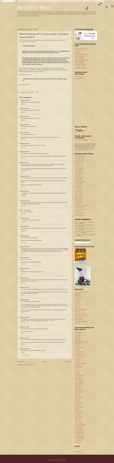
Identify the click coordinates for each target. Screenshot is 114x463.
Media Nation (78, 305)
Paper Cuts (77, 311)
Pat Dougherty (78, 201)
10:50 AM (23, 112)
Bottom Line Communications (81, 292)
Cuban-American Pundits (80, 355)
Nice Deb (77, 400)
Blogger (64, 460)
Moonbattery (77, 394)
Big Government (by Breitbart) (81, 341)
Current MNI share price (80, 50)
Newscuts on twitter (79, 58)
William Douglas (78, 215)
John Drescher (78, 178)
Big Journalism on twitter (80, 64)
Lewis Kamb (77, 189)
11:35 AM (23, 205)
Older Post (68, 361)
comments (28, 74)
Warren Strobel (78, 213)
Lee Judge (77, 185)
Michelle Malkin (78, 393)
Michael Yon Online (79, 391)
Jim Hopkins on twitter (80, 66)
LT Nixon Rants (78, 385)
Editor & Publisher (79, 62)
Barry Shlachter (78, 162)
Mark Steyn (77, 387)
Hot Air (76, 369)
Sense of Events (78, 416)
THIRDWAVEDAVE (79, 438)
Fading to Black (78, 297)
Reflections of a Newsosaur (81, 315)
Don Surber (77, 361)
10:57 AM (23, 128)
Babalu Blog (77, 339)
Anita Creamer (78, 158)
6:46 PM (23, 352)
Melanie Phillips (78, 389)
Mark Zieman (78, 199)
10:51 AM (23, 120)
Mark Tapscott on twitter (80, 68)
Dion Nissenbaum (79, 168)
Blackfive (77, 345)
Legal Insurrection (79, 383)
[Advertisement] (86, 91)
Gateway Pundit (78, 367)
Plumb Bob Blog (78, 406)
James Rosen (78, 172)
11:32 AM (23, 196)
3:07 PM (23, 322)
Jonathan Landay (79, 182)
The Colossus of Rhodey (80, 424)
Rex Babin (77, 203)
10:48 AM (23, 104)
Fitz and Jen (77, 299)
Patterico (77, 404)
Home (45, 361)
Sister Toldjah (78, 418)
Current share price (79, 76)
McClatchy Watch (34, 7)
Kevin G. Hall (78, 183)
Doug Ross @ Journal (80, 363)
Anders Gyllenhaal (79, 156)
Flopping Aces (78, 365)
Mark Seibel (77, 197)
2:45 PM (23, 313)
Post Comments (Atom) (29, 364)
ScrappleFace (78, 414)
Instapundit (77, 373)
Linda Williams (78, 191)
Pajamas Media (78, 402)
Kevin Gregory (24, 210)
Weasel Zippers (78, 442)
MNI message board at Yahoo (81, 54)
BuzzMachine (78, 293)
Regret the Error (78, 317)
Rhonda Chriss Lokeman (80, 205)
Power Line (77, 408)
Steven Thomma (78, 207)
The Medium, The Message (81, 321)
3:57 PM (23, 344)
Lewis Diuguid (78, 187)
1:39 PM (23, 273)
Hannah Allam (78, 170)
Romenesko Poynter (79, 319)
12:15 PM (23, 222)
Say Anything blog (79, 412)
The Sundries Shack (79, 432)
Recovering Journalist (80, 313)
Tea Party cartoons (79, 209)
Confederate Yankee (79, 351)
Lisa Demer (77, 193)
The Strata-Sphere (79, 430)
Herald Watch (78, 303)
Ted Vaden (77, 211)
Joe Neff (77, 176)
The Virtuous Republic (80, 436)
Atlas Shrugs (78, 337)
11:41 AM (23, 213)
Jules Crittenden (78, 377)
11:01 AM (23, 171)
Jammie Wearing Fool (80, 375)
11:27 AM (23, 186)
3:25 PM (23, 333)
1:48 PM (23, 283)
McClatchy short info (79, 78)
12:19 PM (23, 231)
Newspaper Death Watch (80, 309)
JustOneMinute (78, 379)
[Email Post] (37, 92)
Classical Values (78, 347)
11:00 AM (23, 147)
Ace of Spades (78, 332)
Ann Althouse (78, 335)
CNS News (77, 349)
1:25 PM (23, 264)
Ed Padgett (77, 295)
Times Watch (78, 323)
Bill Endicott (77, 164)
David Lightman (78, 166)
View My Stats (78, 451)
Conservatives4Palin (79, 353)
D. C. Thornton (78, 357)
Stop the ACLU (78, 420)
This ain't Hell (78, 440)
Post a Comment (25, 355)
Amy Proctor (77, 334)
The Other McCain (79, 428)
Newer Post (21, 361)
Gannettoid (77, 301)
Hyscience (77, 371)
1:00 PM (23, 253)
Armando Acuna (78, 160)
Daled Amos (77, 359)
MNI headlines (78, 52)
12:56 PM (23, 242)
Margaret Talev (78, 195)
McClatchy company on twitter (81, 60)
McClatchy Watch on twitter (81, 48)
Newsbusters (78, 307)
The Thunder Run (79, 434)
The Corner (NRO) (79, 426)
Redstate (77, 410)
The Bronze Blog (78, 422)
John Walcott (78, 179)
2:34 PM (23, 295)
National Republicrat (79, 396)
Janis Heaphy (78, 174)
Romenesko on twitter (80, 56)
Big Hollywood (78, 343)
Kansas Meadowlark (79, 381)
